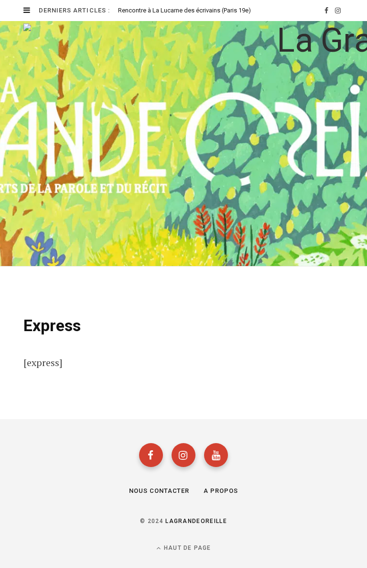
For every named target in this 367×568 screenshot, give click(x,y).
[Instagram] (183, 455)
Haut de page (186, 548)
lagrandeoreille (196, 521)
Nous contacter (159, 490)
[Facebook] (151, 455)
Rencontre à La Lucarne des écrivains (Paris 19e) (184, 10)
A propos (221, 490)
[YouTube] (216, 455)
